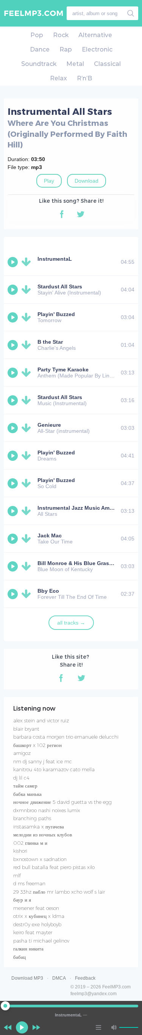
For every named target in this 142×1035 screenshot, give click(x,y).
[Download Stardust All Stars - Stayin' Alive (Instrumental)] (28, 289)
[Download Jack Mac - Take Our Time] (28, 538)
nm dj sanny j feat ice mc (42, 761)
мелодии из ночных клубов (42, 834)
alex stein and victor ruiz (41, 720)
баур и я (22, 900)
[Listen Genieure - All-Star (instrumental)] (14, 428)
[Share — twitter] (80, 214)
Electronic (97, 49)
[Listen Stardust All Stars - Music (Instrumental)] (14, 400)
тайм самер (25, 786)
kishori (20, 851)
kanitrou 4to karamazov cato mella (54, 769)
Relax (58, 78)
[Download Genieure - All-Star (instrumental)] (28, 428)
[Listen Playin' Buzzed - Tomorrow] (14, 317)
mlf (17, 875)
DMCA (59, 978)
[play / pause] (22, 1027)
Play (49, 181)
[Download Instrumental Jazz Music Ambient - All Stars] (28, 511)
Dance (40, 49)
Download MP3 (27, 978)
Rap (65, 49)
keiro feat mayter (32, 932)
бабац (19, 957)
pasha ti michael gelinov (41, 941)
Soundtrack (38, 63)
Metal (75, 63)
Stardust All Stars (59, 286)
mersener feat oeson (36, 908)
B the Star (50, 342)
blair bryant (26, 729)
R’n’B (84, 78)
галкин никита (28, 949)
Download (86, 181)
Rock (61, 35)
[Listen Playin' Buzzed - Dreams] (14, 455)
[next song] (36, 1027)
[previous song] (7, 1027)
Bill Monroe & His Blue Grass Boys (82, 563)
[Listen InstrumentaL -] (14, 262)
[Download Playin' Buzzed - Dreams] (28, 455)
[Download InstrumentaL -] (28, 262)
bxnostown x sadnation (40, 859)
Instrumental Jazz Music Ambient (80, 508)
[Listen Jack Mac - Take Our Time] (14, 538)
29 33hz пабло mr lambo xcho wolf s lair (59, 892)
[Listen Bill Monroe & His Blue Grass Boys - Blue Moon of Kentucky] (14, 566)
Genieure (49, 425)
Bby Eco (48, 591)
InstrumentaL (54, 259)
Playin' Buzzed (56, 314)
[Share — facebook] (61, 214)
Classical (107, 63)
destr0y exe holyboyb (37, 924)
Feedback (85, 978)
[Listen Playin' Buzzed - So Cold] (14, 483)
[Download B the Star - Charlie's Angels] (28, 345)
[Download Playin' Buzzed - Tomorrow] (28, 317)
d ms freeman (29, 883)
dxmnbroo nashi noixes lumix (46, 810)
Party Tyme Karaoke (63, 369)
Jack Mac (49, 535)
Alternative (95, 35)
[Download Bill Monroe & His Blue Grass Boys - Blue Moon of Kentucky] (28, 566)
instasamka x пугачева (38, 827)
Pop (36, 35)
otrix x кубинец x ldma (38, 916)
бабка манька (27, 794)
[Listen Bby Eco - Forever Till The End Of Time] (14, 594)
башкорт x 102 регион (37, 745)
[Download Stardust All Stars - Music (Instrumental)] (28, 400)
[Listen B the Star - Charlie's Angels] (14, 345)
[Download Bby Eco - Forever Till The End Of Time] (28, 594)
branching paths (32, 818)
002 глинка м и (30, 843)
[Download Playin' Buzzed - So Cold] (28, 483)
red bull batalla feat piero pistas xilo (54, 867)
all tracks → (71, 623)
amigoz (22, 753)
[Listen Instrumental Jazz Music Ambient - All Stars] (14, 511)
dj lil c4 (21, 778)
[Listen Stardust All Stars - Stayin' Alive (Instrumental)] (14, 289)
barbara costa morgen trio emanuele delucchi (66, 737)
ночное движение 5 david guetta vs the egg (62, 802)
